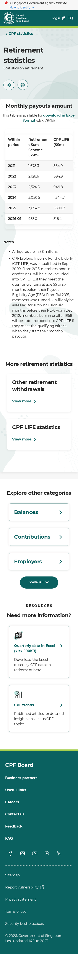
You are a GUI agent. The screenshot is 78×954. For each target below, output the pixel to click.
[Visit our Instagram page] (22, 853)
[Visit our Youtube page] (34, 853)
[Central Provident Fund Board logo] (18, 18)
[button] (8, 85)
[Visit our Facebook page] (10, 853)
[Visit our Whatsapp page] (47, 853)
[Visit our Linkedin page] (59, 853)
